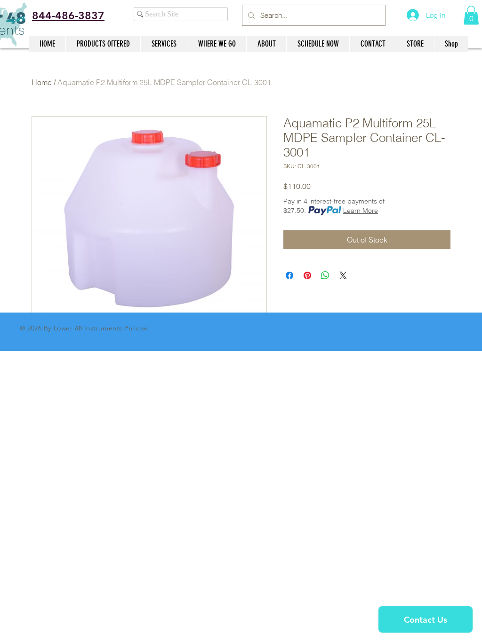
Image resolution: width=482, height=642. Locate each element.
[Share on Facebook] (289, 275)
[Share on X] (343, 275)
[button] (471, 15)
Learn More (360, 210)
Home (42, 82)
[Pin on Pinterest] (307, 275)
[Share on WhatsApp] (325, 275)
